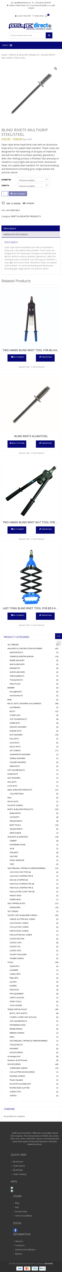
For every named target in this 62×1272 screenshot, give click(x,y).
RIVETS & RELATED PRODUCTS (24, 54)
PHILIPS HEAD (15, 895)
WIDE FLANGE (15, 833)
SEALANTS (14, 852)
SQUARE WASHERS (18, 762)
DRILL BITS (14, 978)
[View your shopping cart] (46, 16)
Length (5, 185)
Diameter (6, 179)
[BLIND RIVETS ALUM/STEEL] (31, 405)
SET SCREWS (15, 750)
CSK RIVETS (14, 817)
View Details (47, 357)
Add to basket (19, 194)
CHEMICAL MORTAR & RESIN (21, 656)
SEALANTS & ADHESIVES (17, 836)
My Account (18, 1161)
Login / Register (24, 16)
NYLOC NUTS (15, 746)
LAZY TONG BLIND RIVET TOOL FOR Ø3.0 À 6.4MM (31, 608)
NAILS (12, 1036)
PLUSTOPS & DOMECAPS (20, 1084)
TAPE (12, 864)
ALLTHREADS (15, 707)
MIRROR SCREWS (17, 1033)
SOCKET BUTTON (17, 938)
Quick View (25, 367)
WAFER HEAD (15, 899)
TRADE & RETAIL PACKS (17, 1009)
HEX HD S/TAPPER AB (19, 880)
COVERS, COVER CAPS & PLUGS (23, 1017)
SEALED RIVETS (16, 829)
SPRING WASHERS (17, 758)
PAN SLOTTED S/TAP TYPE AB (22, 891)
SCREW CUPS (15, 1091)
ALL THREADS (13, 644)
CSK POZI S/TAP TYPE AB (20, 872)
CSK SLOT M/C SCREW (19, 927)
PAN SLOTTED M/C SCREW (21, 934)
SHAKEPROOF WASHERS (20, 754)
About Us (19, 1241)
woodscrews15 (16, 695)
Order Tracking (19, 1174)
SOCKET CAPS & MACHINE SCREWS (22, 915)
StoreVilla (48, 1263)
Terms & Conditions (23, 1215)
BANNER (11, 687)
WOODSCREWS (16, 1052)
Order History (19, 1165)
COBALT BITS (15, 974)
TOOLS (10, 962)
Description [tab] (9, 228)
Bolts (9, 699)
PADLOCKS (14, 989)
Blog (17, 1203)
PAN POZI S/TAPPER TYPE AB (22, 883)
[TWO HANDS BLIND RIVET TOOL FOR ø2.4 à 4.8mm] (31, 319)
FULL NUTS (14, 738)
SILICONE (13, 856)
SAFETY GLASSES (17, 997)
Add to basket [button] (18, 357)
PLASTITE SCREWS (15, 805)
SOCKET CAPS (16, 942)
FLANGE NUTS (15, 731)
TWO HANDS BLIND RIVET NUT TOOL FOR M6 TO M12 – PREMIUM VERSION (31, 522)
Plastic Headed (16, 1080)
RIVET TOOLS (15, 825)
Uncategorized (13, 1056)
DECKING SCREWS (17, 1076)
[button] (5, 45)
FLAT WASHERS (16, 734)
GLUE (12, 848)
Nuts (9, 797)
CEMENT (13, 840)
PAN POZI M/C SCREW (19, 931)
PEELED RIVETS (16, 821)
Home (4, 54)
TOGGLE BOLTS (16, 680)
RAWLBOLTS (15, 668)
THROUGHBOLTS (17, 676)
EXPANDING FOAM (17, 844)
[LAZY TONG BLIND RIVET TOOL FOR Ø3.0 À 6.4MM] (31, 577)
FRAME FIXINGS (16, 1029)
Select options (18, 443)
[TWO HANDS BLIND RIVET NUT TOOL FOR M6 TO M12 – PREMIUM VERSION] (31, 491)
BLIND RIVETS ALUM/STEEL (31, 436)
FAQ (17, 1207)
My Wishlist (18, 1170)
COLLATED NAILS (17, 793)
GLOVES (13, 981)
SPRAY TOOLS (16, 1001)
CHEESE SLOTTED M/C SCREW (22, 919)
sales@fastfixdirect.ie (22, 2)
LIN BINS (13, 985)
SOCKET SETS (15, 950)
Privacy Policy (21, 1211)
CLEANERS (14, 970)
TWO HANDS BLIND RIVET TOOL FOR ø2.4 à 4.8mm (31, 350)
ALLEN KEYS (15, 966)
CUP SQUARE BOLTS (18, 719)
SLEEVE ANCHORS (17, 672)
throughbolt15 (16, 691)
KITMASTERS (15, 907)
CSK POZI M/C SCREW (19, 923)
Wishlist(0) (39, 16)
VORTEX (13, 1095)
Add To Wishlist (38, 367)
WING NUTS (15, 766)
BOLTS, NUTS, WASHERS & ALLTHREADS (24, 703)
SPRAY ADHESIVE (17, 860)
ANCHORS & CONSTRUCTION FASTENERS (24, 648)
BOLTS (12, 711)
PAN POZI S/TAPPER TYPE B (21, 887)
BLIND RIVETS (15, 813)
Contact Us (20, 1245)
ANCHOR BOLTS (16, 652)
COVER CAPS (15, 715)
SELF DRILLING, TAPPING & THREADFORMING (26, 868)
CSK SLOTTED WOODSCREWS (22, 1072)
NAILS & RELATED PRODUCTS (19, 789)
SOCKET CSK (15, 946)
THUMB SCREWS (17, 958)
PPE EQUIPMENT (17, 993)
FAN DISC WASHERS (18, 727)
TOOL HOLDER (16, 1005)
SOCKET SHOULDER (18, 954)
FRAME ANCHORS (17, 660)
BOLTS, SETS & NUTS (18, 1013)
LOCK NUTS (14, 742)
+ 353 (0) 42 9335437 (42, 2)
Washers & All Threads (17, 1060)
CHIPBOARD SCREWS (19, 1068)
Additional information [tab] (15, 234)
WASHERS (14, 1048)
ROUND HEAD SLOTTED (20, 1087)
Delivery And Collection (25, 1249)
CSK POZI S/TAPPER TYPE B (21, 876)
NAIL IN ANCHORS (17, 664)
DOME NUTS (15, 723)
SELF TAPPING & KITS (16, 903)
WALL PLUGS (15, 683)
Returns (18, 1253)
